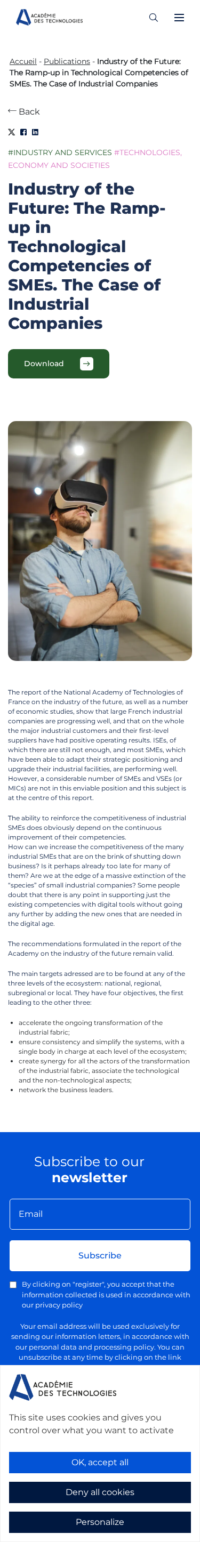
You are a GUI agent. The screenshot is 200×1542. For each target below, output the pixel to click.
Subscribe (100, 1255)
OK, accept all (100, 1462)
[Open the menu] (179, 18)
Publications (67, 61)
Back (28, 112)
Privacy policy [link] (32, 1535)
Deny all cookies (100, 1492)
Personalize (100, 1522)
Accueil (23, 61)
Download (44, 363)
